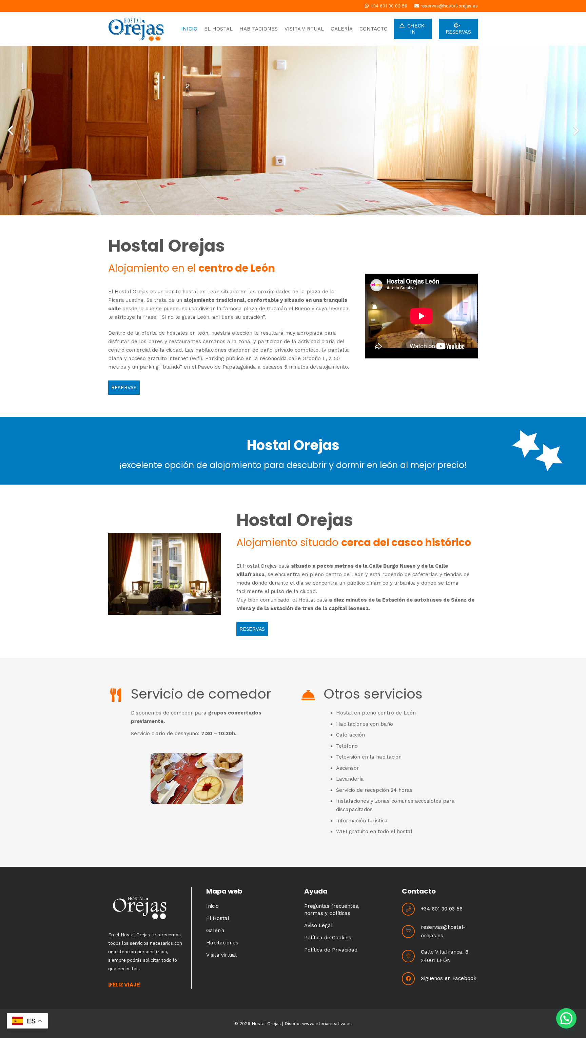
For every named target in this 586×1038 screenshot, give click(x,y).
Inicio (212, 906)
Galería (215, 930)
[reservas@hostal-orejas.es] (411, 931)
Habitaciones (222, 943)
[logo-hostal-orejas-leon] (136, 28)
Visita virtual (221, 955)
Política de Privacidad (330, 950)
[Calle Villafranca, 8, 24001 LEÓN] (411, 956)
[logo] (147, 909)
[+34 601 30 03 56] (411, 909)
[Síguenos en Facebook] (411, 978)
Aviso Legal (318, 925)
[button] (566, 1018)
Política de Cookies (327, 938)
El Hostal (217, 918)
